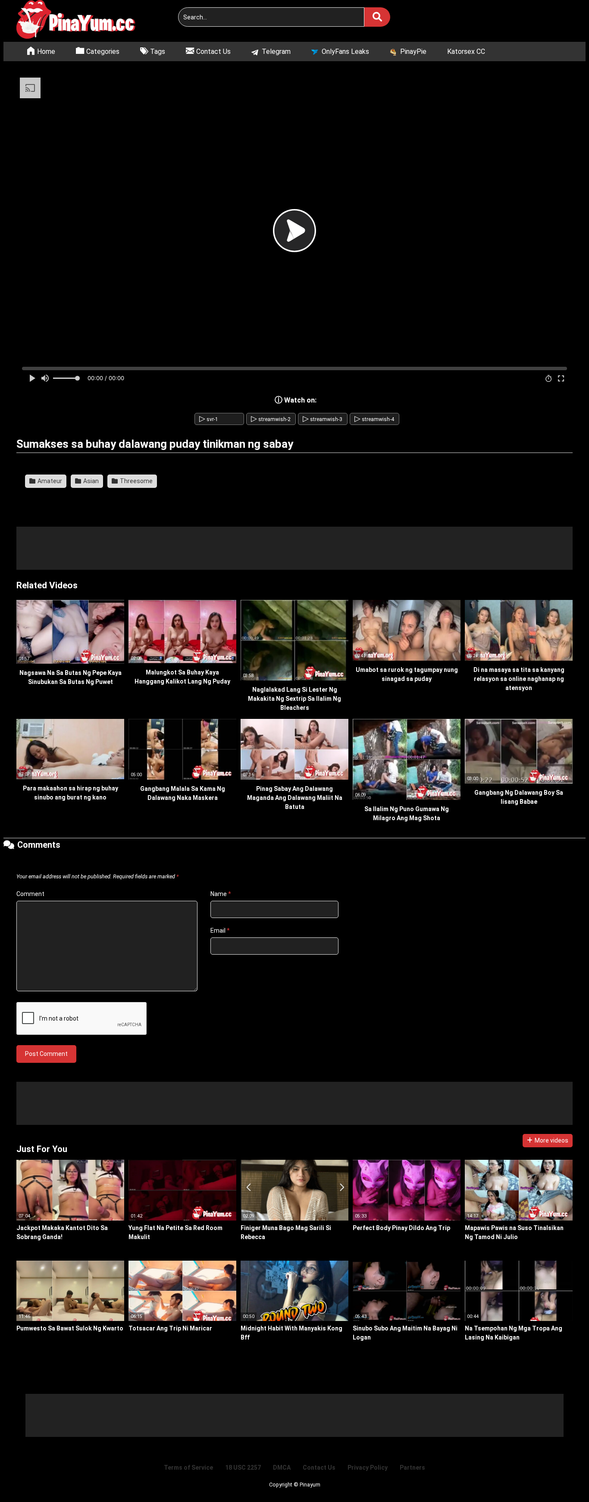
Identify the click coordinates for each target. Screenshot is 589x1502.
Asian (90, 481)
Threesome (136, 481)
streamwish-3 (322, 419)
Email (220, 930)
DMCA (282, 1467)
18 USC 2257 (243, 1467)
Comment (30, 893)
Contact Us (319, 1467)
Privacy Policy (368, 1467)
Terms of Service (188, 1467)
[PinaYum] (81, 21)
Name (220, 893)
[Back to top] (560, 1476)
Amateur (49, 481)
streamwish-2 (271, 419)
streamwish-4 (374, 419)
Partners (412, 1467)
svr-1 (208, 419)
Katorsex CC (466, 51)
